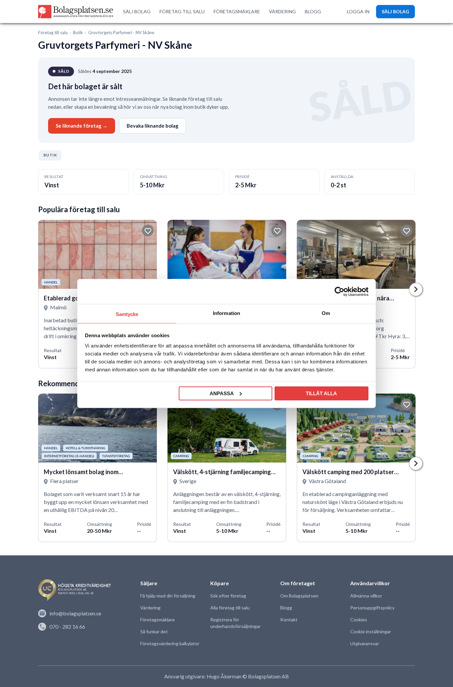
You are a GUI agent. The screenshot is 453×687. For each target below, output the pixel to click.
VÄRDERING (282, 11)
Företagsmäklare (157, 619)
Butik (78, 32)
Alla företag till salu (230, 607)
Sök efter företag (228, 595)
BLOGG (313, 11)
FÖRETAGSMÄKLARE (237, 11)
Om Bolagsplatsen (299, 595)
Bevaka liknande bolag (152, 126)
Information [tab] (226, 313)
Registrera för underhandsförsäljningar (235, 623)
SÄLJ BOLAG (137, 11)
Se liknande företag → (81, 126)
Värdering (150, 607)
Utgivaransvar (364, 643)
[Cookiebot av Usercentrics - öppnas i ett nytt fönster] (339, 291)
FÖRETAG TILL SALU (182, 11)
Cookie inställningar (370, 631)
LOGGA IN (358, 11)
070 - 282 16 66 (67, 626)
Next (415, 289)
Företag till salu (53, 32)
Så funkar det (154, 631)
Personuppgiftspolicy (372, 607)
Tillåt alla (321, 393)
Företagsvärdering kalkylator (169, 643)
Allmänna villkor (366, 595)
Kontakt (288, 619)
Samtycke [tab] (127, 314)
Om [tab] (326, 313)
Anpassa (222, 393)
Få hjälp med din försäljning (167, 595)
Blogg (286, 607)
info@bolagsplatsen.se (75, 613)
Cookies (358, 619)
